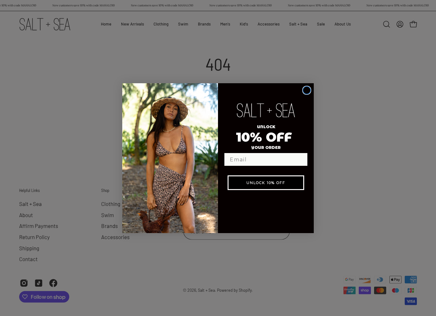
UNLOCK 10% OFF (265, 182)
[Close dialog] (307, 90)
